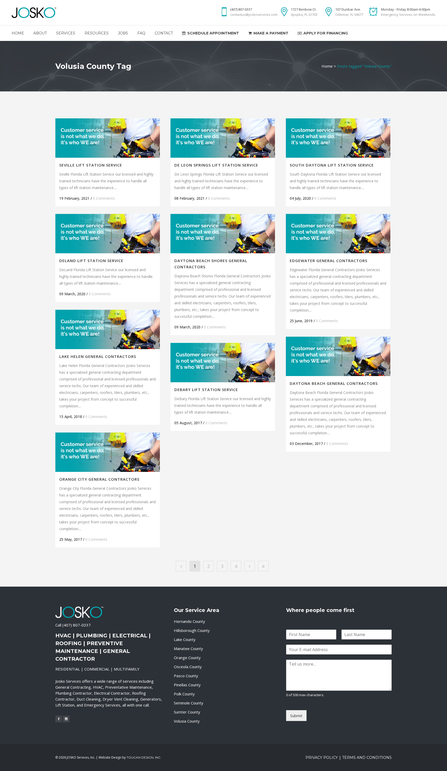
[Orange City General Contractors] (107, 452)
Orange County (187, 657)
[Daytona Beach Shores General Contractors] (222, 233)
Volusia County (187, 721)
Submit (296, 715)
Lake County (185, 639)
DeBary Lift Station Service (206, 389)
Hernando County (189, 621)
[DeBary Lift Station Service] (222, 362)
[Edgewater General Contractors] (338, 233)
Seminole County (188, 702)
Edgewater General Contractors (328, 260)
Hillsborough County (192, 630)
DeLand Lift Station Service (91, 260)
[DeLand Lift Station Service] (107, 233)
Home (327, 66)
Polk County (184, 693)
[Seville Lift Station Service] (107, 138)
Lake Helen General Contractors (97, 356)
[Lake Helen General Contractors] (107, 329)
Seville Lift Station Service (90, 165)
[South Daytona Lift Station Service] (338, 138)
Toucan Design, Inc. (143, 757)
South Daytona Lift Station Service (332, 165)
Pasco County (186, 675)
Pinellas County (187, 684)
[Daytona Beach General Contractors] (338, 356)
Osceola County (188, 666)
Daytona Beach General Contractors (334, 383)
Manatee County (188, 648)
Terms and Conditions (367, 757)
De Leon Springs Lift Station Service (216, 165)
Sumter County (187, 712)
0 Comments (104, 198)
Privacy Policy (322, 757)
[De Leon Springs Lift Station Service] (222, 138)
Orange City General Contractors (99, 479)
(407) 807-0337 (76, 625)
